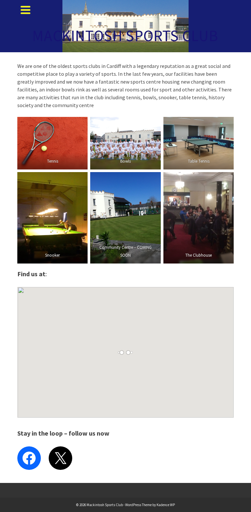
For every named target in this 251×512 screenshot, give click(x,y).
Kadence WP (166, 505)
